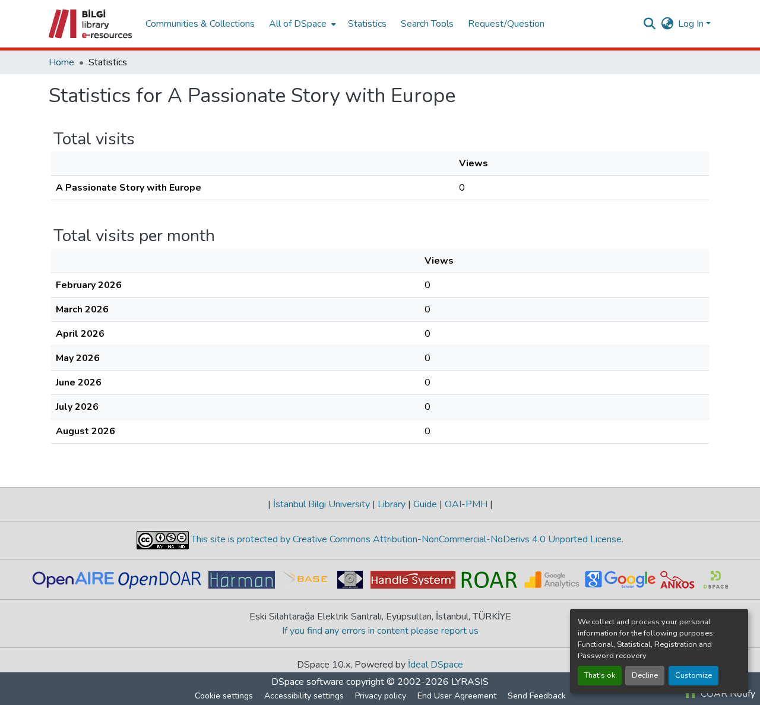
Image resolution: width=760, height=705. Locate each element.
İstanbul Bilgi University (321, 504)
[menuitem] (301, 24)
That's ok (599, 675)
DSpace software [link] (307, 681)
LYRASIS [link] (470, 681)
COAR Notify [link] (726, 693)
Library (391, 504)
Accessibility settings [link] (304, 695)
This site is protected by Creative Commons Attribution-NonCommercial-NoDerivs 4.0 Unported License (405, 539)
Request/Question (506, 23)
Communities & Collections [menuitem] (200, 23)
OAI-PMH (466, 504)
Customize (693, 675)
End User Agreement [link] (456, 695)
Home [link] (61, 62)
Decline (645, 675)
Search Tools (427, 23)
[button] (91, 24)
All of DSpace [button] (298, 23)
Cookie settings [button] (224, 695)
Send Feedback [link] (537, 695)
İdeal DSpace (435, 664)
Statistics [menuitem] (367, 23)
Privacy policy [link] (380, 695)
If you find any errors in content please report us (380, 630)
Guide (425, 504)
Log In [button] (692, 23)
